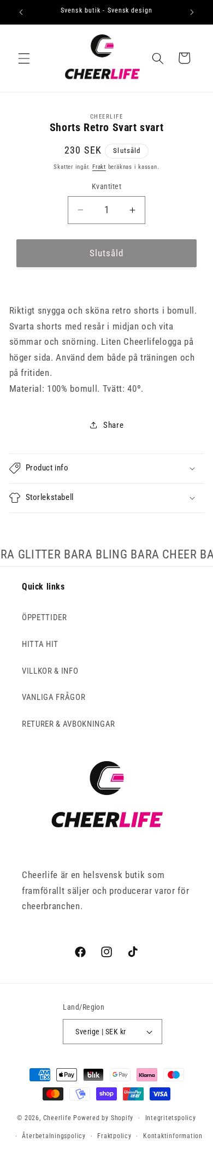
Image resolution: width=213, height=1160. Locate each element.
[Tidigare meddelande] (21, 12)
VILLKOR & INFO (50, 671)
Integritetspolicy (170, 1118)
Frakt (99, 166)
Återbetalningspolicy (53, 1136)
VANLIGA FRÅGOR (53, 697)
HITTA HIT (40, 644)
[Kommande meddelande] (192, 12)
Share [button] (113, 425)
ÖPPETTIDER (44, 617)
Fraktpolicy (114, 1136)
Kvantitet (106, 186)
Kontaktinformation (173, 1136)
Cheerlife (57, 1118)
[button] (24, 58)
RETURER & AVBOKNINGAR (68, 724)
